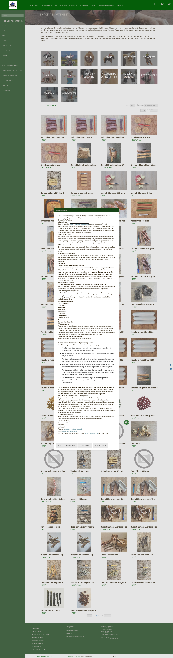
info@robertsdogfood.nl (69, 431)
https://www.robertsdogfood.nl (79, 224)
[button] (66, 445)
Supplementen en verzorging (66, 5)
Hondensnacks (46, 5)
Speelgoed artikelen (87, 5)
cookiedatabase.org (91, 433)
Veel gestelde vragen (106, 5)
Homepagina (33, 5)
